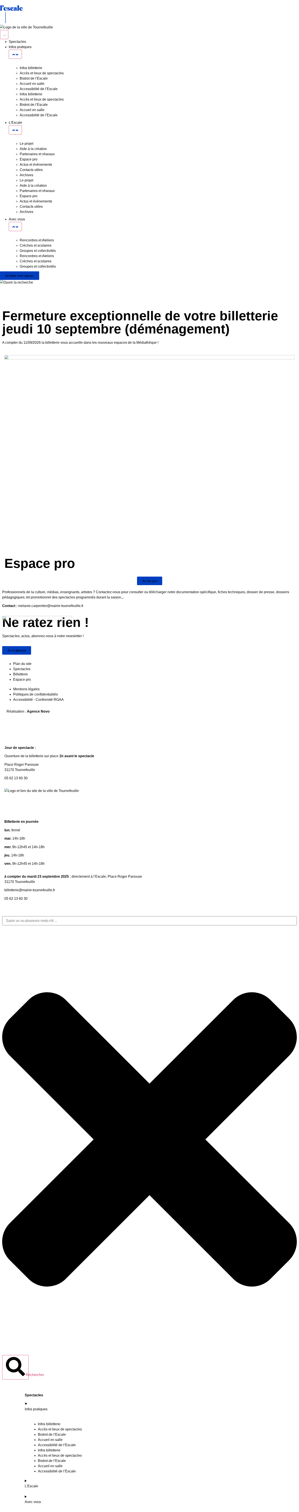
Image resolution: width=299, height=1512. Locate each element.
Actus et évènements (36, 164)
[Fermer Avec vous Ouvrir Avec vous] (15, 226)
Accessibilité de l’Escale (39, 89)
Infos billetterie (31, 68)
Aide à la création (33, 149)
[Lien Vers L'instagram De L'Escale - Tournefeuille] (21, 807)
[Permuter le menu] (4, 34)
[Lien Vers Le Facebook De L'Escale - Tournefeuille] (9, 807)
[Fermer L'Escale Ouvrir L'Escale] (15, 129)
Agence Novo (38, 711)
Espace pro (28, 159)
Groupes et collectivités (38, 251)
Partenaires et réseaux (37, 154)
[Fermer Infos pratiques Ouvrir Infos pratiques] (15, 54)
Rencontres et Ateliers (37, 240)
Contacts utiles (31, 170)
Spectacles (34, 1395)
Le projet (26, 143)
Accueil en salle (32, 83)
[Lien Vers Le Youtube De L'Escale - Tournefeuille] (33, 807)
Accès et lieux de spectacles (42, 73)
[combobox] (149, 920)
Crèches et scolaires (35, 245)
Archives (26, 175)
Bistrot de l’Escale (34, 78)
